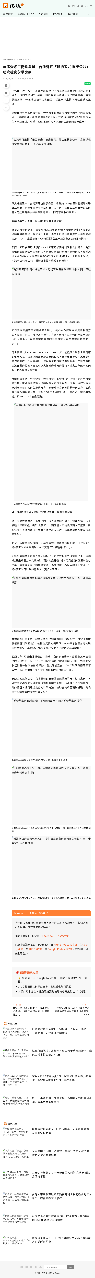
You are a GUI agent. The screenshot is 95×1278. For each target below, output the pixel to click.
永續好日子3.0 (26, 14)
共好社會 (73, 14)
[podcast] (78, 6)
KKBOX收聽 (35, 949)
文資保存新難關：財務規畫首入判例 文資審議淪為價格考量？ (61, 1174)
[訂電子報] (82, 6)
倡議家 (10, 59)
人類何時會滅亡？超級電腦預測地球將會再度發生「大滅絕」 (52, 991)
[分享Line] (6, 93)
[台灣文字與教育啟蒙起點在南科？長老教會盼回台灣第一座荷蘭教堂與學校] (16, 1201)
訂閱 (70, 1267)
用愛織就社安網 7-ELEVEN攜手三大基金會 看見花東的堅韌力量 (61, 1131)
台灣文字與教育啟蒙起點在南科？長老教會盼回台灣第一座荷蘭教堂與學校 (62, 1196)
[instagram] (73, 6)
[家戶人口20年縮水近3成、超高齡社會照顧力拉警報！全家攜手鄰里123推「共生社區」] (16, 1083)
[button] (91, 6)
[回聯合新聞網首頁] (5, 5)
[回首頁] (13, 5)
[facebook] (69, 6)
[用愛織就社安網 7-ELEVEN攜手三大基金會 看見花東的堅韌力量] (16, 1136)
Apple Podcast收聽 (65, 944)
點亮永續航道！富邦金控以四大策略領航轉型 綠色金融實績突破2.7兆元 (62, 1052)
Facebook (48, 936)
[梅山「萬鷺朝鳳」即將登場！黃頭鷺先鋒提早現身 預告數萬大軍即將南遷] (16, 1105)
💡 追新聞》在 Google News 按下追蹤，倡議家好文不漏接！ (52, 979)
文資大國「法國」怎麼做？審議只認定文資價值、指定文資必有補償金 (62, 1153)
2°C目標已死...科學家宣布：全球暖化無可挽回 (44, 986)
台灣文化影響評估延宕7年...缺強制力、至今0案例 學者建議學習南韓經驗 (61, 1218)
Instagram (63, 936)
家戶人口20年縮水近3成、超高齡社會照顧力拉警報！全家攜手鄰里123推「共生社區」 (61, 1078)
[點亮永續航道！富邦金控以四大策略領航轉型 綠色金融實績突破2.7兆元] (16, 1058)
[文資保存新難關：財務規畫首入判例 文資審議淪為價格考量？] (16, 1180)
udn (4, 59)
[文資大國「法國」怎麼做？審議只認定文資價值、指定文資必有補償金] (16, 1158)
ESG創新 (44, 14)
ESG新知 (58, 14)
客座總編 (8, 14)
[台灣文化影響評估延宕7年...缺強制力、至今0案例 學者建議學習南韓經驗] (16, 1223)
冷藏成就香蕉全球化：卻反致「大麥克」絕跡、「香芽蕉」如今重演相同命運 (60, 1031)
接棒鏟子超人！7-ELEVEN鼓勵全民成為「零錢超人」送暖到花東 (61, 1240)
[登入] (86, 6)
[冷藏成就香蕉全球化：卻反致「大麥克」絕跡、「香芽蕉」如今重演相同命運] (16, 1036)
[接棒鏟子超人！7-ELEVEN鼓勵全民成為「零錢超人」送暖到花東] (16, 1245)
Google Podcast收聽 (60, 949)
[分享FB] (6, 85)
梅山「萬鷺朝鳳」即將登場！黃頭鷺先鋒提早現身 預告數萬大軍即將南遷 (62, 1100)
